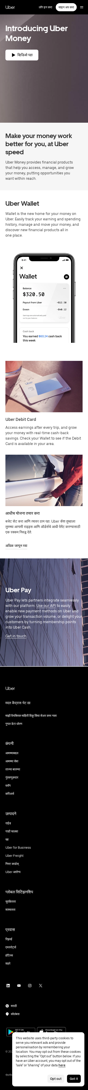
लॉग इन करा (45, 7)
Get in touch (15, 636)
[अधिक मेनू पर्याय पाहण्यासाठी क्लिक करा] (82, 7)
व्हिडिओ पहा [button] (25, 55)
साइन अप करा (66, 7)
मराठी (14, 1006)
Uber (10, 7)
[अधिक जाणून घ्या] (44, 480)
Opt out (56, 1079)
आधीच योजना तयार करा (22, 513)
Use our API (46, 606)
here (61, 1065)
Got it (74, 1079)
